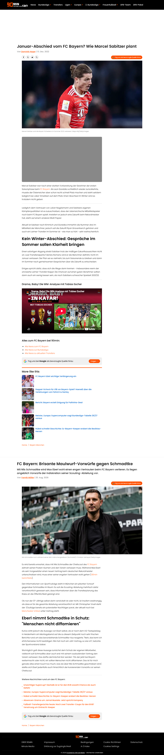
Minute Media (27, 746)
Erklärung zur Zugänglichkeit (57, 746)
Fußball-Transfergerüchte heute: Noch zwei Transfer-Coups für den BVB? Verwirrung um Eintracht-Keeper (59, 706)
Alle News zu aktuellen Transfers (40, 353)
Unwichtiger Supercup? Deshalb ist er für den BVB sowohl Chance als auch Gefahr (60, 686)
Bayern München (37, 445)
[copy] (36, 57)
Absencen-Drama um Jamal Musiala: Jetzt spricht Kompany (53, 700)
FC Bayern (45, 189)
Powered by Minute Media (75, 753)
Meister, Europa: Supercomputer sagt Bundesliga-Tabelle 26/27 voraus (58, 692)
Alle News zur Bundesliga (36, 349)
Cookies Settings (111, 746)
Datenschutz (136, 742)
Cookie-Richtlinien (112, 742)
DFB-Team (125, 4)
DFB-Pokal (138, 4)
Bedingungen (87, 742)
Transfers (58, 4)
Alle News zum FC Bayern (36, 346)
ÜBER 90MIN (26, 742)
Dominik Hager (28, 51)
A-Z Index (85, 746)
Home (24, 445)
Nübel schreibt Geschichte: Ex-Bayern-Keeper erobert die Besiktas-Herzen (60, 696)
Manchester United (31, 611)
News (33, 4)
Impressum (49, 742)
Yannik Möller (27, 477)
